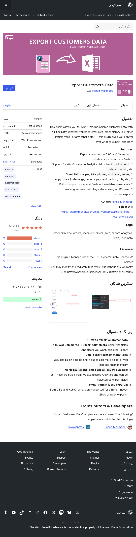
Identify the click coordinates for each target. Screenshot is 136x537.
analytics (9, 169)
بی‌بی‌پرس (125, 491)
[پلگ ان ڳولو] (97, 26)
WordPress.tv (56, 469)
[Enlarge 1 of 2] (128, 293)
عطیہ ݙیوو (27, 463)
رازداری (128, 469)
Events (29, 457)
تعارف (129, 451)
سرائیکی (120, 512)
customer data (12, 183)
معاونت (7, 105)
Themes (95, 457)
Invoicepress (76, 427)
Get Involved (25, 451)
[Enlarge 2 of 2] (85, 293)
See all (7, 267)
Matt (128, 486)
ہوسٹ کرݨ (127, 463)
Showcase (93, 451)
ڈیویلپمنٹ (74, 105)
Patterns (94, 469)
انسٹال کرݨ (93, 105)
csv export (10, 176)
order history (11, 189)
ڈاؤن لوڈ (9, 88)
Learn (63, 451)
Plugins (95, 463)
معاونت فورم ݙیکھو (33, 306)
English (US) (10, 161)
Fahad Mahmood (102, 90)
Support (61, 457)
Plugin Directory (124, 15)
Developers (59, 463)
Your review (35, 267)
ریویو (110, 105)
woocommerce (12, 196)
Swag (28, 469)
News (129, 457)
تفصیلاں (124, 105)
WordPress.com (121, 480)
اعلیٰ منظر (36, 205)
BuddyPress (124, 497)
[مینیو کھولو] (5, 5)
